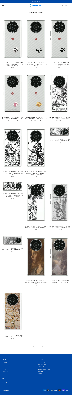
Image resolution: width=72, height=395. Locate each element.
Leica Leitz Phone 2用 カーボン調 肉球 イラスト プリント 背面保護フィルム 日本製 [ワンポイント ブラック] (59, 64)
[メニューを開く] (3, 5)
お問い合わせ (5, 371)
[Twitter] (2, 382)
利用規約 (40, 373)
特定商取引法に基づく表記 (44, 369)
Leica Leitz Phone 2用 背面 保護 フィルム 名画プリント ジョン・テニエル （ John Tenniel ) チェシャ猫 (36, 228)
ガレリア (4, 364)
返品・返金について (42, 364)
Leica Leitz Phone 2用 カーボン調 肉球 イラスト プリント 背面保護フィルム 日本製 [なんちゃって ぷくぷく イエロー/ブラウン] (36, 119)
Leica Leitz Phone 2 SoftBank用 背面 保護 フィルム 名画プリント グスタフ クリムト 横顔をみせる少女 (36, 282)
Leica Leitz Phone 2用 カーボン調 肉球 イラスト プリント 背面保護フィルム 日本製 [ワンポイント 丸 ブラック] (36, 64)
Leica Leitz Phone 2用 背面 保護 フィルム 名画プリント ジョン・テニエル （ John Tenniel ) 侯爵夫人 (12, 173)
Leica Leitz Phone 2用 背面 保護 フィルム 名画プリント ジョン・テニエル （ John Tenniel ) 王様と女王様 (59, 141)
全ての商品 (4, 362)
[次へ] (47, 346)
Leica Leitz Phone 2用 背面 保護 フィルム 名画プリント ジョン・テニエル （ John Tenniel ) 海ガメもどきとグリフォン (59, 119)
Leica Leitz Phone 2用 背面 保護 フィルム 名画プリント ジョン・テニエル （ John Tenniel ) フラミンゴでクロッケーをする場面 (36, 173)
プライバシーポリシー (43, 362)
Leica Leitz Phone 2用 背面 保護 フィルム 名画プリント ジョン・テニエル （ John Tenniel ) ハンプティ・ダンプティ (59, 228)
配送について (41, 366)
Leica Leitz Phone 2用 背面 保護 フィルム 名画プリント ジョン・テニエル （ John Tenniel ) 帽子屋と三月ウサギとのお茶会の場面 (12, 195)
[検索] (66, 5)
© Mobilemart (6, 390)
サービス (4, 369)
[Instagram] (6, 382)
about (3, 366)
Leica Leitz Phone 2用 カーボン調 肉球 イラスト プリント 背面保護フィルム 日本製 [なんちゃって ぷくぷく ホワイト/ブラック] (12, 64)
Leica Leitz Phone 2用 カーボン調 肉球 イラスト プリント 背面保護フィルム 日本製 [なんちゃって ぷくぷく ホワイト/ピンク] (12, 119)
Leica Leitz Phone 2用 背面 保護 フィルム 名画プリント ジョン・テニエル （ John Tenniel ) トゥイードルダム (12, 250)
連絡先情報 (40, 371)
